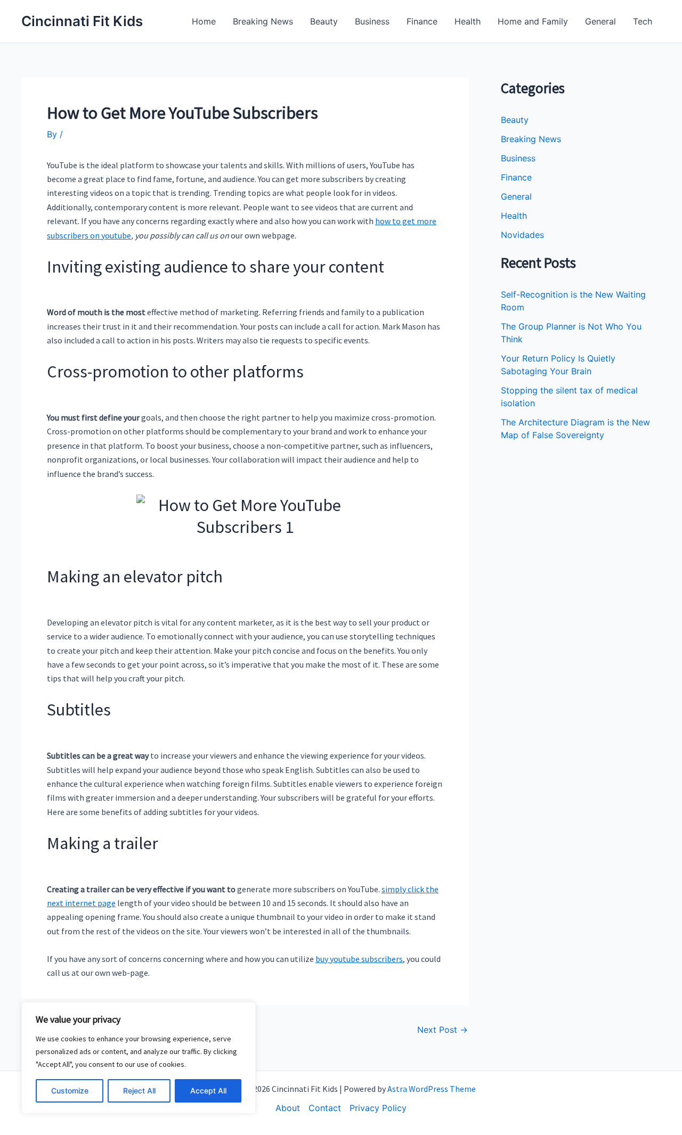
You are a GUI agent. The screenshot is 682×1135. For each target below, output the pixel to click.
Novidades (522, 234)
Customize (69, 1090)
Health (467, 21)
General (600, 21)
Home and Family (533, 21)
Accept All (208, 1090)
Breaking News (263, 21)
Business (372, 21)
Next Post (442, 1029)
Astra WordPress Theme (431, 1088)
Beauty (324, 21)
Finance (422, 21)
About (287, 1108)
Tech (642, 21)
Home (204, 21)
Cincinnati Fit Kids (82, 21)
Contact (324, 1108)
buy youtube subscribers (359, 958)
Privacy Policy (378, 1108)
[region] (138, 1058)
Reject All (139, 1090)
